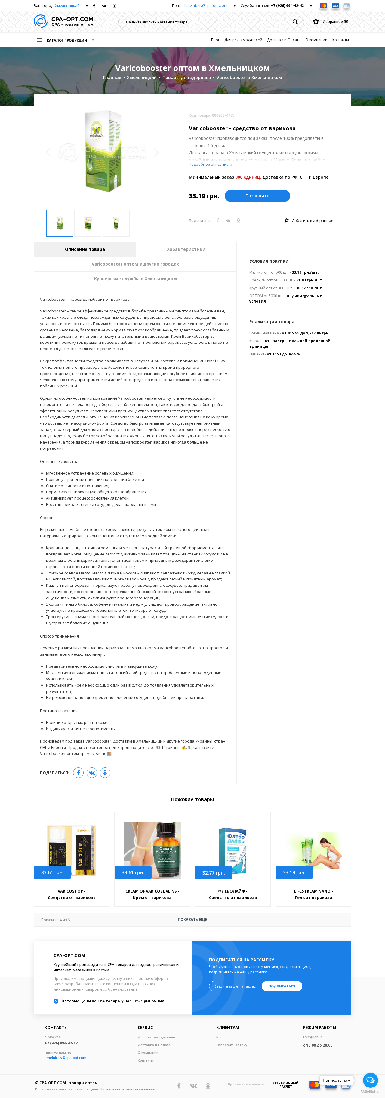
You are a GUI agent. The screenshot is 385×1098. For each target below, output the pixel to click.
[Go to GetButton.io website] (370, 1092)
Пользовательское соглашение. (128, 1089)
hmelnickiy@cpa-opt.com (205, 5)
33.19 (294, 872)
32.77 (213, 872)
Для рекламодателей (243, 39)
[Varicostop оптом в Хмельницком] (71, 850)
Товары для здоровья (186, 77)
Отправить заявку (231, 1045)
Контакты (340, 39)
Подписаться (282, 986)
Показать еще (124, 919)
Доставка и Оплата (283, 39)
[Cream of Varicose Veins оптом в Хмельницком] (152, 850)
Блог (215, 39)
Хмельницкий (67, 5)
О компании (316, 39)
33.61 (52, 872)
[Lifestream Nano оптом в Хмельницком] (313, 850)
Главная (112, 77)
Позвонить (257, 195)
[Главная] (63, 21)
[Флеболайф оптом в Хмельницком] (232, 850)
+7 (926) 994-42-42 (287, 5)
